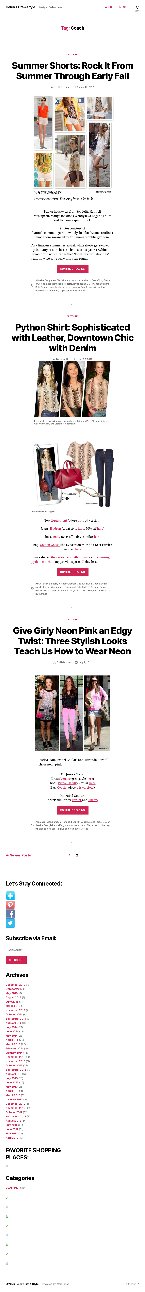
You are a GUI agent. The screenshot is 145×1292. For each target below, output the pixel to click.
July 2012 (12, 1124)
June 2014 (12, 1031)
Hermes (66, 821)
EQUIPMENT (83, 587)
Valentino (75, 828)
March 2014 (13, 1044)
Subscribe (16, 960)
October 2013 (14, 1065)
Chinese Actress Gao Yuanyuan (75, 583)
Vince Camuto (77, 290)
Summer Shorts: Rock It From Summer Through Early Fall (72, 70)
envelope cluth (43, 283)
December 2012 (15, 1103)
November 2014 (15, 1010)
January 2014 (14, 1052)
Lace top (66, 287)
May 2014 (12, 1035)
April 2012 (12, 1137)
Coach (72, 280)
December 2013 (15, 1056)
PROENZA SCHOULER (46, 290)
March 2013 (13, 1095)
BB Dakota (62, 280)
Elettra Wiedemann (53, 587)
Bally (56, 537)
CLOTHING (72, 54)
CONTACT (122, 7)
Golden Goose (50, 545)
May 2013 (12, 1086)
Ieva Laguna (79, 283)
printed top (99, 287)
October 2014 (14, 1014)
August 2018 (13, 997)
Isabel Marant (88, 821)
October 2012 (14, 1112)
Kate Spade (41, 287)
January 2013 (14, 1099)
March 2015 (13, 1005)
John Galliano (103, 283)
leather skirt (67, 590)
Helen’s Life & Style (27, 1284)
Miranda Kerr (85, 590)
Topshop (64, 290)
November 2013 (15, 1061)
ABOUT (109, 7)
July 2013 (12, 1078)
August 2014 (13, 1022)
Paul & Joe (86, 287)
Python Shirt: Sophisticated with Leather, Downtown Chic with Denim (72, 337)
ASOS (38, 583)
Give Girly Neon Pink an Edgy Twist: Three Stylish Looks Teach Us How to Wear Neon (72, 641)
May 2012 (12, 1133)
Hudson (56, 529)
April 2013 (12, 1090)
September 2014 (16, 1018)
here (81, 529)
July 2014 (12, 1027)
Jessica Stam (42, 825)
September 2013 (16, 1069)
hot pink (75, 821)
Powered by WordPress (55, 1284)
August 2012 (13, 1120)
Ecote (107, 280)
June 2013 (12, 1082)
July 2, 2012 (85, 662)
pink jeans (40, 828)
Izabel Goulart (103, 821)
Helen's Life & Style (20, 7)
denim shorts (84, 280)
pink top (51, 828)
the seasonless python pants (70, 557)
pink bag (105, 825)
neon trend (79, 825)
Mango (76, 287)
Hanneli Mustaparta (62, 283)
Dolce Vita (97, 280)
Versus (65, 779)
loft (76, 590)
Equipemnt (70, 587)
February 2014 (15, 1048)
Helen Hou (63, 87)
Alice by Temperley (45, 280)
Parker (77, 800)
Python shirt (99, 590)
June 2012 (12, 1129)
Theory (93, 800)
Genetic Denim (98, 587)
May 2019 (12, 993)
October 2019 (14, 988)
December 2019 (15, 984)
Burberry (53, 583)
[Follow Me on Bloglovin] (40, 895)
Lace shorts (55, 287)
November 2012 (15, 1107)
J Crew (90, 283)
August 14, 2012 (85, 87)
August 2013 (13, 1073)
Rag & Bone (63, 828)
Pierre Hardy (67, 783)
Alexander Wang (44, 821)
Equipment (59, 521)
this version (84, 788)
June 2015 (12, 1001)
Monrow (68, 825)
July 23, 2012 (85, 359)
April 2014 (12, 1039)
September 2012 (16, 1116)
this (80, 521)
